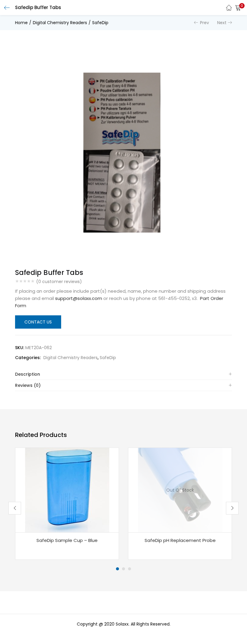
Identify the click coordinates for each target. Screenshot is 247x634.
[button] (237, 7)
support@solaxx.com (78, 298)
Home (21, 23)
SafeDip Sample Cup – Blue (67, 540)
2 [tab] (123, 568)
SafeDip (100, 23)
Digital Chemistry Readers (60, 23)
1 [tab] (117, 568)
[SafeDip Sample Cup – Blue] (67, 490)
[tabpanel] (67, 503)
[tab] (123, 374)
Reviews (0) (28, 385)
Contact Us (38, 322)
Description (27, 374)
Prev (204, 23)
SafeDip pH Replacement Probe (180, 540)
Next (222, 23)
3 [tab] (129, 568)
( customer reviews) (59, 281)
